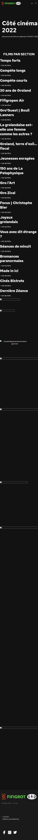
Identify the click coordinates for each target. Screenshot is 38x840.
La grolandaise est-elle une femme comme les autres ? (16, 129)
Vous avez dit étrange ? (18, 234)
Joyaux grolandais (9, 219)
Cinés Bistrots (12, 280)
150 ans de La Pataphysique (11, 170)
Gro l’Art (7, 182)
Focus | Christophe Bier (16, 205)
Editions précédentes (11, 819)
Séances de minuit (15, 246)
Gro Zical (7, 192)
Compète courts (13, 80)
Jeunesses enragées (17, 158)
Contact (6, 817)
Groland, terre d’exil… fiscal (18, 146)
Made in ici (9, 270)
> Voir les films (5, 65)
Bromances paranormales (11, 258)
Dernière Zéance (14, 290)
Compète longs (12, 70)
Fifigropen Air (12, 100)
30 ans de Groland (15, 90)
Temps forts (10, 60)
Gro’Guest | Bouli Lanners (15, 112)
